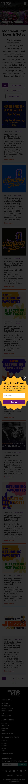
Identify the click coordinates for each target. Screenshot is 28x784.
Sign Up (14, 402)
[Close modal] (25, 377)
